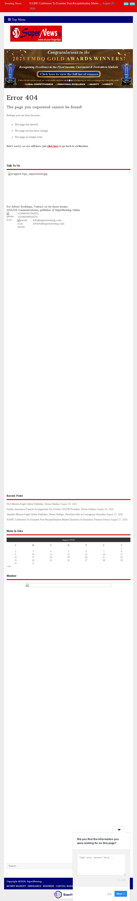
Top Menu (18, 19)
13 (86, 554)
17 (33, 557)
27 (86, 560)
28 (104, 560)
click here (53, 146)
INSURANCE (34, 886)
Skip (109, 893)
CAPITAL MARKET (66, 886)
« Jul (9, 566)
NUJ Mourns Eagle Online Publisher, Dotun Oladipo (33, 504)
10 (33, 554)
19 (68, 557)
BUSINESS (48, 886)
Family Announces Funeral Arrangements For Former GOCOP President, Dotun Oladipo (51, 509)
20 (86, 557)
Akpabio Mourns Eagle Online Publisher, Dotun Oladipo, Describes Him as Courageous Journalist (56, 514)
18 (51, 557)
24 (33, 560)
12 (68, 554)
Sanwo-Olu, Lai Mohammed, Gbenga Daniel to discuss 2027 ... (65, 9)
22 (121, 557)
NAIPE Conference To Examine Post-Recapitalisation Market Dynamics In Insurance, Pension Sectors (58, 519)
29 (121, 560)
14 (104, 554)
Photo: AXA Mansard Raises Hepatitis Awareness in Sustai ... (64, 4)
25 (51, 560)
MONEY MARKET (16, 886)
